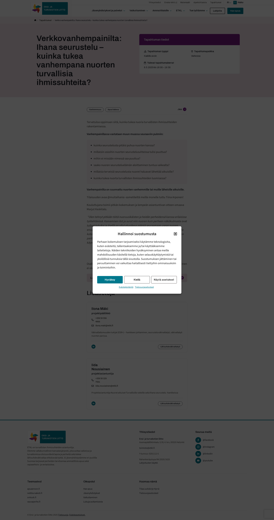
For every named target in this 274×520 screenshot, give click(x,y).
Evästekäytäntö (126, 287)
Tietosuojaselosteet (144, 287)
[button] (175, 233)
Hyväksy (110, 279)
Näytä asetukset (164, 279)
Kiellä (137, 279)
